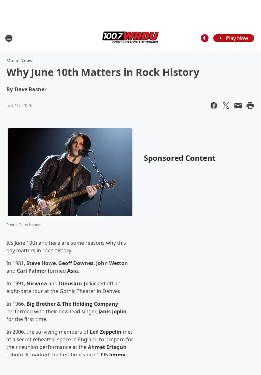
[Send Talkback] (204, 38)
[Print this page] (250, 105)
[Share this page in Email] (238, 105)
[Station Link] (130, 38)
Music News (19, 61)
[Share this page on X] (226, 105)
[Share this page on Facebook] (213, 105)
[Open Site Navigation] (9, 38)
